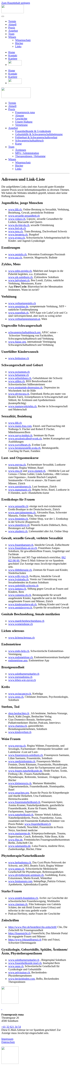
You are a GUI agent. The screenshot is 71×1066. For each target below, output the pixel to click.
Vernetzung (21, 124)
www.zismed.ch (36, 470)
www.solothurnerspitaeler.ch (23, 673)
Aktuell (12, 24)
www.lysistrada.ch (18, 579)
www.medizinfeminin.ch (21, 761)
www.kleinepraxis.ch (19, 783)
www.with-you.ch (18, 576)
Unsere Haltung (23, 121)
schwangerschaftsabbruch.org (24, 332)
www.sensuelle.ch (18, 506)
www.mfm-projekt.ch (20, 270)
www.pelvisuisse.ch (19, 972)
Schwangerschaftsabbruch (29, 140)
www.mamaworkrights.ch (22, 406)
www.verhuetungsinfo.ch (22, 303)
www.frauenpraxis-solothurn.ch (25, 755)
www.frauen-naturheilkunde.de (25, 770)
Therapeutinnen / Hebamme (30, 156)
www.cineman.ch (17, 904)
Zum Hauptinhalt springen (15, 2)
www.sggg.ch (15, 966)
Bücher (19, 43)
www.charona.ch (17, 725)
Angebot (13, 30)
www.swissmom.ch (19, 371)
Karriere (12, 58)
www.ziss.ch (15, 470)
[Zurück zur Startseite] (12, 12)
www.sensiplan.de (18, 306)
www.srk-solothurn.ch (20, 277)
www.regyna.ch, (17, 745)
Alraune (19, 115)
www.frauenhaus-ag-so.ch (22, 547)
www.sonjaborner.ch (19, 486)
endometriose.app (17, 660)
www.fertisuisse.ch (18, 358)
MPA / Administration (27, 153)
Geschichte (21, 118)
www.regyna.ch (17, 464)
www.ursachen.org (18, 792)
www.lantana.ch (17, 588)
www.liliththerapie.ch (20, 569)
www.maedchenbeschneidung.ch (26, 620)
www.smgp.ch (16, 868)
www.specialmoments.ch (22, 512)
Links (18, 46)
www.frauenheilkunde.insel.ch (25, 963)
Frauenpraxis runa (25, 112)
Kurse (18, 143)
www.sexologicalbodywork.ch (25, 438)
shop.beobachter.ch (18, 713)
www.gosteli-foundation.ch (23, 897)
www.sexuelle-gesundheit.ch (24, 215)
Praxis (11, 27)
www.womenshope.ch (20, 624)
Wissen (12, 37)
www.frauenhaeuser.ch (20, 544)
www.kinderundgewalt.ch (22, 604)
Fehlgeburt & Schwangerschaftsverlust (36, 137)
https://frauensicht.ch (19, 933)
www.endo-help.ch (18, 651)
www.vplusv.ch (16, 218)
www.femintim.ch (18, 518)
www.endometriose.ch (20, 657)
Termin (12, 21)
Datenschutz (8, 1042)
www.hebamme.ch (18, 374)
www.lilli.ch (15, 209)
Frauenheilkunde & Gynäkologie (33, 131)
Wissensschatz (23, 40)
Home (11, 52)
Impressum (7, 1038)
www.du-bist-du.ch (18, 225)
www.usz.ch (15, 257)
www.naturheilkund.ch (20, 814)
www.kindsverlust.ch (19, 732)
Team (11, 33)
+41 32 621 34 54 (11, 1026)
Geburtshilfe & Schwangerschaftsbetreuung (39, 134)
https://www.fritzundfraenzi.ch (24, 939)
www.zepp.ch (15, 696)
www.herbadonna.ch (19, 862)
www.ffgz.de (15, 839)
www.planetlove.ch (18, 525)
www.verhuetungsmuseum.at (24, 318)
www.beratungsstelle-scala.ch (24, 447)
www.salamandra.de (19, 845)
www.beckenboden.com (21, 978)
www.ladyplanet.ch (18, 280)
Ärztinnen (20, 149)
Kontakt (12, 55)
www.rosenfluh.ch (18, 312)
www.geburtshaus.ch (19, 378)
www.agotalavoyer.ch (20, 607)
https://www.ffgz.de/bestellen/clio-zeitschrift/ (32, 927)
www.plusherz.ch (17, 531)
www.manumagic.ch (19, 489)
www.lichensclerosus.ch (21, 637)
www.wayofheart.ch (19, 444)
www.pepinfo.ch (17, 254)
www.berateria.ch (18, 234)
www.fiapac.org (17, 341)
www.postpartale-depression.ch (25, 387)
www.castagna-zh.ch (19, 594)
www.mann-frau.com (20, 425)
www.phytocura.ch (18, 393)
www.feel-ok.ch (17, 228)
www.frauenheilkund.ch (37, 824)
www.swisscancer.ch (19, 693)
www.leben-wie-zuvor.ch (22, 680)
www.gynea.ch (16, 237)
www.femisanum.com (20, 881)
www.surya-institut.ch (20, 435)
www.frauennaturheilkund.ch (24, 802)
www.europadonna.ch (20, 676)
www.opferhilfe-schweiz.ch (23, 585)
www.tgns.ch (15, 231)
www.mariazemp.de (19, 833)
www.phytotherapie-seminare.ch (26, 875)
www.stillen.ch (16, 381)
